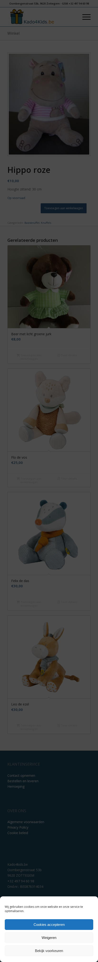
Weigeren (49, 938)
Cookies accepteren (49, 925)
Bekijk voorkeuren (49, 951)
